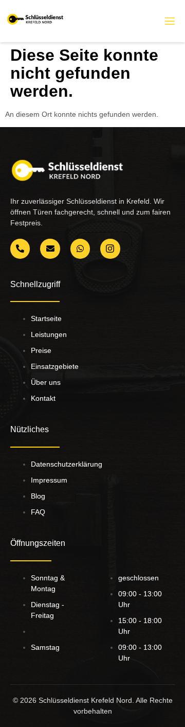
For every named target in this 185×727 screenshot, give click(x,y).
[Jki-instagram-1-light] (110, 248)
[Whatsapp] (80, 248)
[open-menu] (169, 21)
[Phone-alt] (20, 248)
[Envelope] (50, 248)
